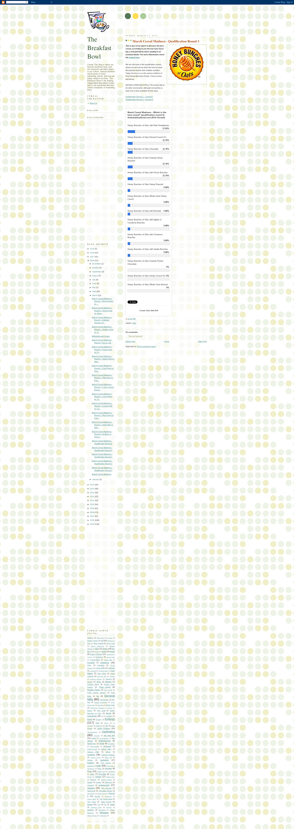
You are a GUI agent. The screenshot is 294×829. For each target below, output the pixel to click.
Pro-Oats (102, 774)
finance (108, 682)
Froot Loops (105, 687)
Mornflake (111, 744)
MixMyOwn (91, 744)
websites (90, 810)
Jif (102, 716)
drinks (99, 682)
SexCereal (91, 791)
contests (93, 671)
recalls (89, 782)
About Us (93, 103)
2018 (92, 253)
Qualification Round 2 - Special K (139, 100)
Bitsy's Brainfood (97, 646)
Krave (106, 723)
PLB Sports (106, 763)
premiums (111, 771)
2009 (92, 508)
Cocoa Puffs (100, 668)
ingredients (92, 716)
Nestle (108, 752)
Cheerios (104, 662)
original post (134, 57)
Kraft (97, 723)
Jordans (109, 716)
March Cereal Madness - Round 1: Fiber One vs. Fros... (102, 378)
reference (108, 782)
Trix (98, 804)
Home (166, 341)
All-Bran (90, 638)
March (95, 295)
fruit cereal (108, 690)
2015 (92, 485)
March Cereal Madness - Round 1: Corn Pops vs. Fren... (103, 368)
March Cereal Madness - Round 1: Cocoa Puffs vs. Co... (102, 406)
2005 (92, 524)
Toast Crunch (106, 802)
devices (109, 679)
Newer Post (130, 341)
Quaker (98, 777)
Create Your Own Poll (148, 311)
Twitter (112, 804)
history (89, 710)
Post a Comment (135, 336)
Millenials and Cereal (101, 336)
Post (89, 771)
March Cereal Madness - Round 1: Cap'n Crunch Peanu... (103, 387)
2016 (92, 261)
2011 (92, 500)
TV (105, 804)
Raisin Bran (110, 777)
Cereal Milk (108, 660)
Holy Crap (101, 710)
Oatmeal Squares (108, 755)
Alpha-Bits (100, 638)
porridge (108, 768)
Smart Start (102, 793)
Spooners (108, 796)
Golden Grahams (100, 702)
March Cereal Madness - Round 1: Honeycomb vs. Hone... (102, 311)
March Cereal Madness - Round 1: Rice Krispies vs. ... (102, 301)
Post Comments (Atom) (146, 346)
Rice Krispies (106, 788)
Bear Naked (98, 643)
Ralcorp (93, 779)
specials (97, 796)
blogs (105, 649)
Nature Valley (106, 749)
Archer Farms (92, 641)
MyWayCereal (92, 749)
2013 (92, 493)
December (96, 264)
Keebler (99, 719)
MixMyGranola (105, 741)
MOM (102, 744)
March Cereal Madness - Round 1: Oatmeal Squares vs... (102, 320)
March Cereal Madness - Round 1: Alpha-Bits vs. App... (102, 425)
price (92, 774)
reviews (91, 788)
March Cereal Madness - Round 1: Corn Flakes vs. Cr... (102, 397)
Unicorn (109, 807)
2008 (92, 512)
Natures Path (93, 752)
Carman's (99, 657)
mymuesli (107, 746)
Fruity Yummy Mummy (96, 693)
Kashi (89, 719)
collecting (111, 668)
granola (100, 705)
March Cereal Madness (101, 474)
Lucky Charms (103, 728)
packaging (104, 760)
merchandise (104, 738)
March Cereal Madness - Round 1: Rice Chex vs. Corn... (103, 415)
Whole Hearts (92, 815)
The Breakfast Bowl (99, 47)
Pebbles (90, 763)
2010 (92, 504)
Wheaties (104, 812)
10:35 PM (132, 319)
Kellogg (110, 719)
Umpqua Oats (96, 807)
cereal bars (111, 657)
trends (89, 804)
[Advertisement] (161, 27)
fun (97, 696)
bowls (104, 651)
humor (108, 713)
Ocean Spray (96, 757)
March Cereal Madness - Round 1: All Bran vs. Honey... (102, 434)
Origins (90, 760)
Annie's (109, 638)
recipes (98, 782)
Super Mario (91, 799)
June (94, 283)
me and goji (109, 735)
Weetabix (102, 810)
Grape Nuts (110, 705)
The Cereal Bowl (105, 799)
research (90, 785)
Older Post (202, 341)
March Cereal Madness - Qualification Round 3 (165, 41)
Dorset (89, 682)
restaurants (103, 785)
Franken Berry (93, 684)
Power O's (101, 771)
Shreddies (90, 793)
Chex (89, 665)
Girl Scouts (104, 700)
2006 (92, 520)
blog (97, 649)
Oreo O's (108, 757)
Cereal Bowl (95, 660)
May (94, 287)
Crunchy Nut (101, 676)
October (95, 268)
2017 (92, 257)
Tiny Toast (91, 802)
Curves (112, 676)
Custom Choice (96, 679)
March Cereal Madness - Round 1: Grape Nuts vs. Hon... (103, 359)
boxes (112, 651)
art (102, 641)
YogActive (103, 815)
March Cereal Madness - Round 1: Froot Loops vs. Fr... (102, 349)
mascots (97, 735)
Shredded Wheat (105, 791)
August (95, 276)
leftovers (99, 726)
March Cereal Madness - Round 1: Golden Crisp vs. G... (102, 329)
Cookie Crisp (103, 671)
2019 (92, 249)
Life (106, 726)
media (93, 738)
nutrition (91, 754)
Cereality (91, 663)
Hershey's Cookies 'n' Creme (101, 708)
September (97, 272)
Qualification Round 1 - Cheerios (139, 97)
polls (134, 323)
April (94, 291)
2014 (92, 489)
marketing (108, 731)
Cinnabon (100, 665)
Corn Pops (101, 673)
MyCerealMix (94, 746)
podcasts (90, 766)
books (96, 651)
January (95, 479)
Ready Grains (106, 779)
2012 (92, 496)
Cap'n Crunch (96, 654)
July (94, 280)
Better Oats (111, 643)
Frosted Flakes (93, 690)
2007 (92, 516)
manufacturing (92, 732)
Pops (99, 768)
